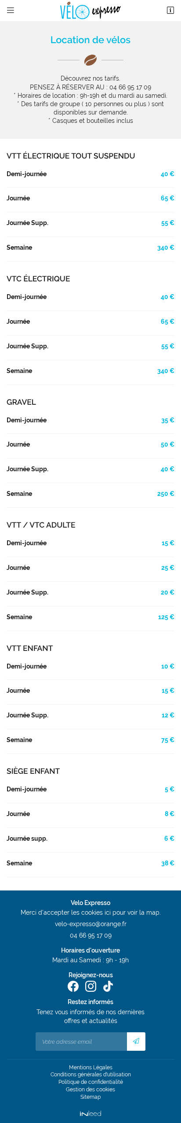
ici (108, 912)
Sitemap (90, 1097)
